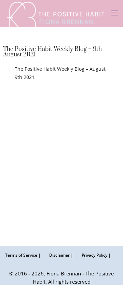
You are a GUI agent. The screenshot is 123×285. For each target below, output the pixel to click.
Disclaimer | (61, 255)
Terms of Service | (23, 255)
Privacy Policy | (96, 255)
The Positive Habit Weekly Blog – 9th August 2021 (52, 51)
